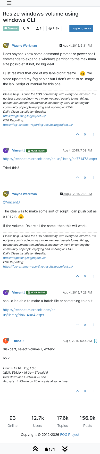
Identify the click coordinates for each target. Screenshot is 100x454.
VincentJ (18, 150)
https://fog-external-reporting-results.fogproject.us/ (38, 124)
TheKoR (18, 341)
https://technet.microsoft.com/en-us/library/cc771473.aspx (50, 159)
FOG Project (69, 434)
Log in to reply (81, 28)
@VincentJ (11, 202)
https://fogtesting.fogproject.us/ (24, 116)
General (12, 28)
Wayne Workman (24, 45)
